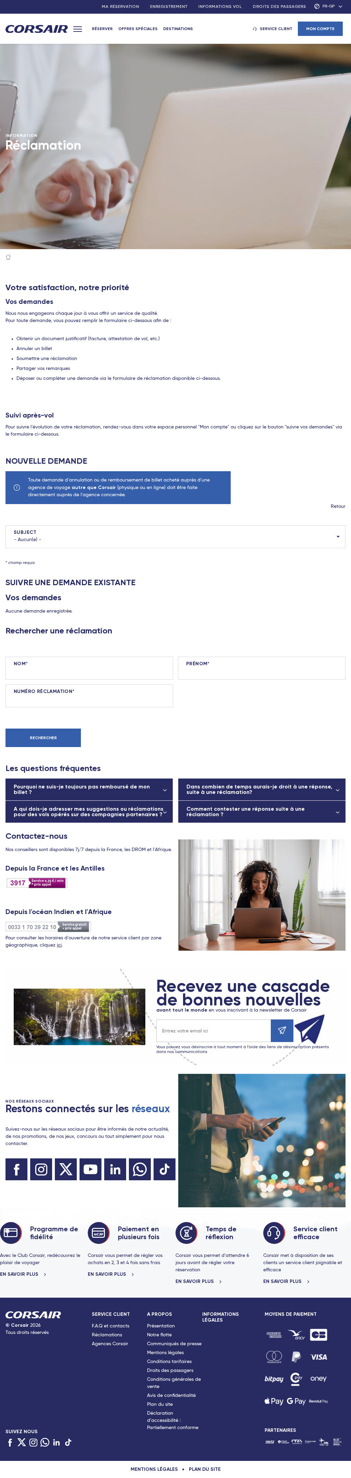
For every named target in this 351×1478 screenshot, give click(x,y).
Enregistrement (168, 7)
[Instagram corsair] (41, 1169)
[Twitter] (21, 1442)
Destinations (178, 28)
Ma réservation (120, 7)
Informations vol (220, 7)
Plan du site (160, 1404)
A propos (159, 1314)
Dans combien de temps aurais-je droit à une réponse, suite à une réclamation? (259, 789)
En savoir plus (20, 1274)
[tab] (119, 1372)
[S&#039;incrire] (282, 1030)
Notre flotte (159, 1335)
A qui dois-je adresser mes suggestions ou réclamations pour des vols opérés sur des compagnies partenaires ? (89, 812)
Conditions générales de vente (174, 1383)
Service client (276, 28)
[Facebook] (9, 1442)
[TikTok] (68, 1442)
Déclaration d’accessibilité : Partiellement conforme (172, 1420)
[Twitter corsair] (66, 1169)
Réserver (102, 28)
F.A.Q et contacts (110, 1326)
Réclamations (107, 1335)
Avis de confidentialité (171, 1395)
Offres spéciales (138, 28)
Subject (25, 532)
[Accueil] (8, 258)
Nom (20, 663)
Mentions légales (165, 1352)
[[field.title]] (274, 1334)
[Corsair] (36, 29)
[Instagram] (33, 1442)
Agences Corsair (110, 1343)
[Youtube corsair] (90, 1169)
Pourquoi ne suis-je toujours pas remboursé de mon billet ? (82, 789)
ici (59, 945)
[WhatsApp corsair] (140, 1169)
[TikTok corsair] (165, 1169)
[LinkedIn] (56, 1442)
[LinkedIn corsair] (115, 1169)
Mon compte (320, 28)
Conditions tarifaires (169, 1361)
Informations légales (220, 1317)
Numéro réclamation (43, 691)
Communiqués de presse (174, 1343)
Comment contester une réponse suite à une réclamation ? (245, 812)
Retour (338, 506)
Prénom (196, 663)
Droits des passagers (279, 7)
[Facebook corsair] (16, 1169)
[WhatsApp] (44, 1442)
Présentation (161, 1326)
